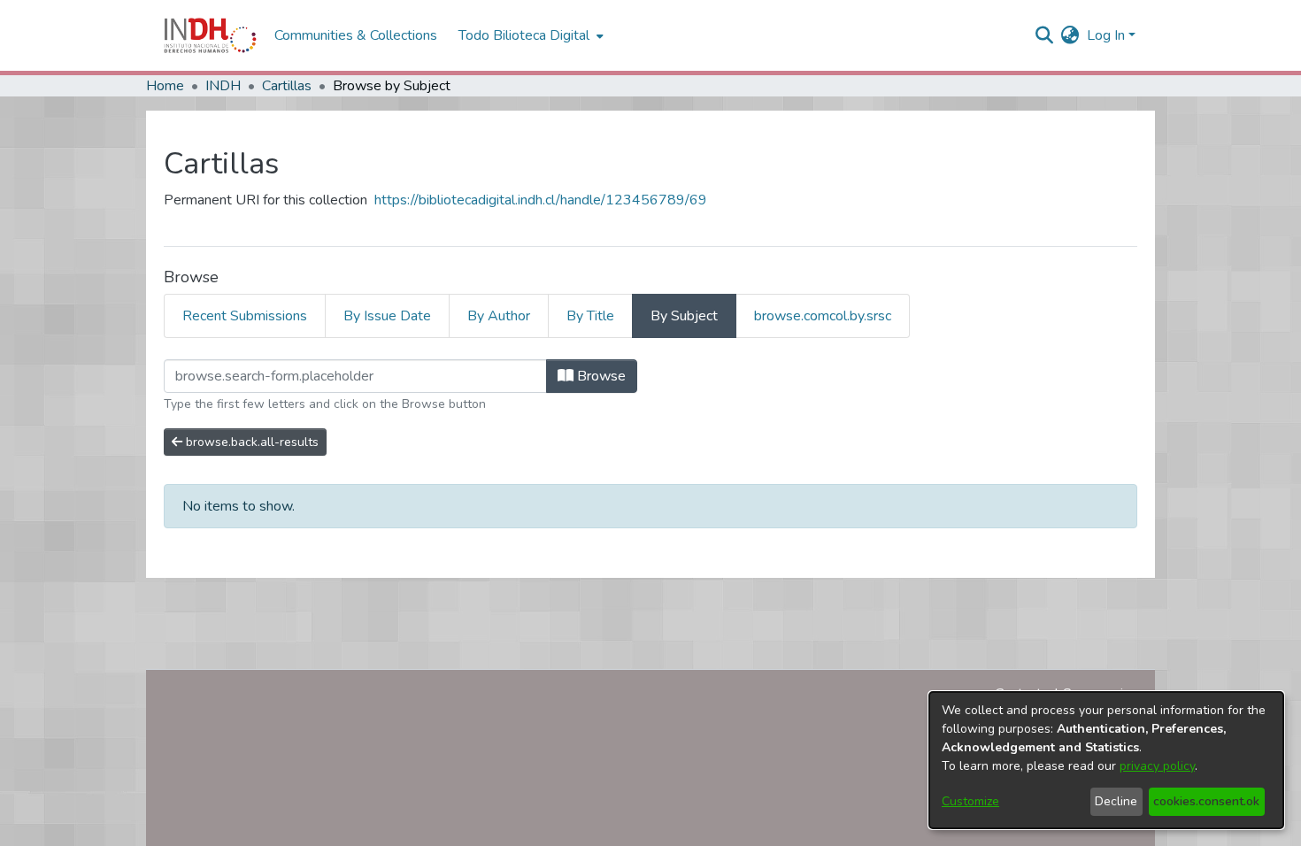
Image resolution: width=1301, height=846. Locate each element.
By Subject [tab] (684, 316)
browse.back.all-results (250, 442)
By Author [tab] (498, 316)
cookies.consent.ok (1206, 801)
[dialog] (1106, 760)
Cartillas (287, 86)
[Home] (210, 35)
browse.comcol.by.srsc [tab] (822, 316)
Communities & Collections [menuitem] (355, 35)
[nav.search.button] (1045, 35)
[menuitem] (1070, 35)
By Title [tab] (590, 316)
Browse (600, 376)
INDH (223, 86)
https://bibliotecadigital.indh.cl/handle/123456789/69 (540, 200)
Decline (1116, 801)
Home (165, 86)
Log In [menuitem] (1106, 35)
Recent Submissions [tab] (244, 316)
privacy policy (1157, 766)
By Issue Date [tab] (387, 316)
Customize (970, 801)
